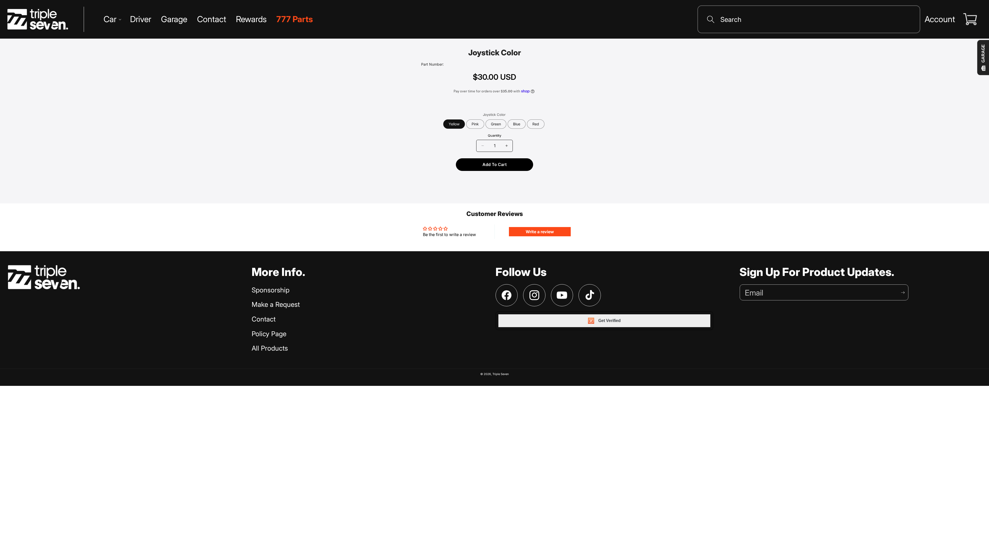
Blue (516, 124)
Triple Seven (500, 374)
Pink (475, 124)
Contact (264, 319)
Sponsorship (270, 290)
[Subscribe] (902, 292)
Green (496, 124)
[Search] (711, 19)
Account (940, 19)
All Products (270, 348)
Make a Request (276, 304)
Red (535, 124)
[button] (111, 19)
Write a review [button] (540, 231)
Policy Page (269, 334)
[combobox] (808, 19)
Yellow (454, 124)
